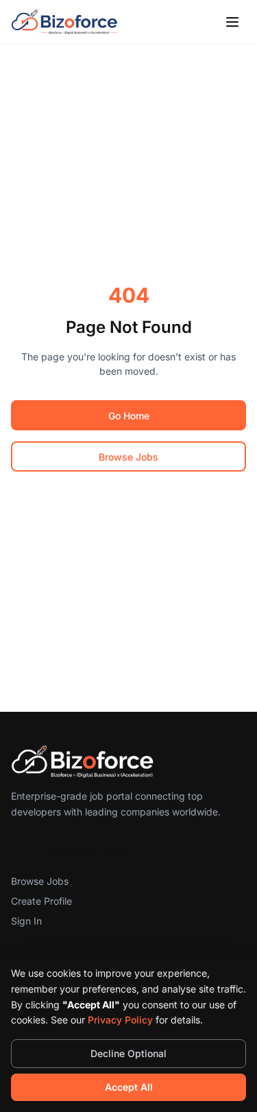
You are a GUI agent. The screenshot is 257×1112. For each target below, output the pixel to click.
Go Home (128, 415)
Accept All (129, 1087)
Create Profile (41, 901)
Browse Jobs (128, 457)
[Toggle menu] (232, 22)
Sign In (26, 921)
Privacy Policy (120, 1020)
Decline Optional (128, 1053)
